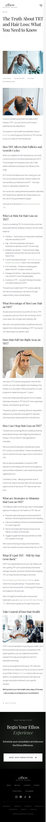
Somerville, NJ (13, 809)
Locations (27, 785)
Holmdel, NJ (28, 806)
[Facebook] (21, 797)
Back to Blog (10, 703)
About (9, 785)
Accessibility (29, 791)
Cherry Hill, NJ (6, 806)
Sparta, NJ (24, 809)
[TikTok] (25, 797)
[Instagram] (16, 797)
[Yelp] (30, 797)
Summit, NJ (33, 809)
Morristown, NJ (39, 806)
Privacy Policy (17, 791)
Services (17, 785)
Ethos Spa (6, 135)
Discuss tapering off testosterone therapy (18, 580)
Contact (36, 785)
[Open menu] (40, 5)
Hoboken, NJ (17, 806)
